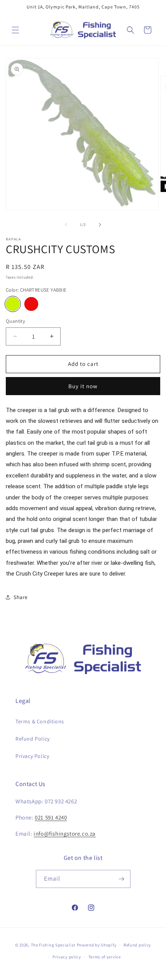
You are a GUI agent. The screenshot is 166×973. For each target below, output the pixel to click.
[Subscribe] (121, 879)
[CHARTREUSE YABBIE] (13, 304)
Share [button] (21, 597)
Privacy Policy (32, 756)
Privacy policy (67, 957)
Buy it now (83, 386)
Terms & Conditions (39, 721)
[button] (15, 30)
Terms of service (104, 957)
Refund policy (137, 945)
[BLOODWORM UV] (31, 304)
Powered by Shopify (97, 945)
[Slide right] (99, 224)
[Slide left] (66, 224)
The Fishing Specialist (53, 945)
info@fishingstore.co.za (65, 833)
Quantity (15, 321)
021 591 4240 (51, 817)
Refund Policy (32, 738)
